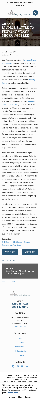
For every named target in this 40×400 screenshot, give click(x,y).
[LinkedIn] (27, 366)
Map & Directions (20, 327)
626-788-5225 (20, 303)
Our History (20, 342)
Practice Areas (20, 347)
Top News (17, 245)
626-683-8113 (20, 307)
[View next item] (13, 281)
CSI (21, 80)
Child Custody (7, 242)
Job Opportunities (20, 351)
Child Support (18, 242)
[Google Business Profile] (22, 366)
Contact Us (20, 355)
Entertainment (7, 245)
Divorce (27, 242)
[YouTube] (18, 366)
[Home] (19, 13)
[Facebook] (13, 366)
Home (20, 338)
